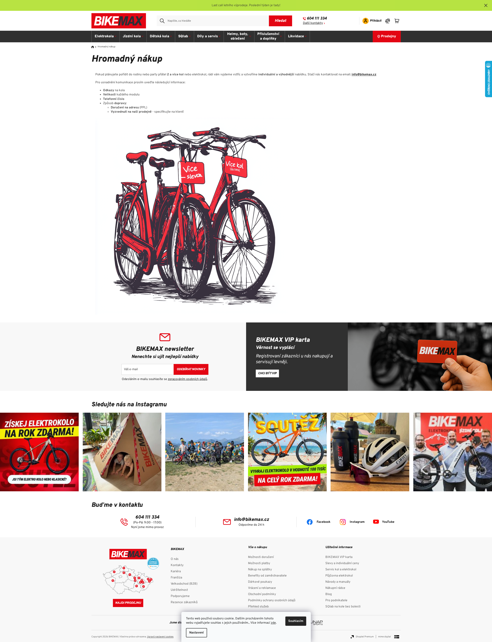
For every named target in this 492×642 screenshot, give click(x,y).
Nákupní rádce (335, 588)
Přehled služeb (258, 607)
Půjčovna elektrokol (339, 576)
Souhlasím (295, 621)
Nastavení (196, 633)
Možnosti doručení (261, 557)
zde (273, 623)
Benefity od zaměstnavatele (267, 576)
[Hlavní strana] (93, 47)
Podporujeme (180, 596)
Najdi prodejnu (128, 603)
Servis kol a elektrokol (340, 569)
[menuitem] (106, 36)
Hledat (280, 20)
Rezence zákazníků (184, 602)
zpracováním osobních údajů (187, 379)
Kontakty (177, 565)
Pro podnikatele (336, 600)
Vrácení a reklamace (262, 588)
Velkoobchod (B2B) (184, 584)
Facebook (323, 522)
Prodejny (388, 36)
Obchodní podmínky (262, 594)
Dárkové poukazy (260, 582)
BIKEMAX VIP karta (338, 557)
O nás (175, 559)
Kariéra (176, 571)
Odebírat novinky (191, 369)
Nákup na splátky (260, 569)
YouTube (388, 522)
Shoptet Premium (365, 636)
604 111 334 (317, 18)
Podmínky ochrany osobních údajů (271, 600)
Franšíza (176, 578)
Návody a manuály (337, 582)
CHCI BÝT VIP (267, 373)
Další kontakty (313, 23)
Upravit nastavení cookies (160, 636)
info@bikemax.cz (364, 75)
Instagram (357, 522)
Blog (328, 594)
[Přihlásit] (370, 21)
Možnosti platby (259, 563)
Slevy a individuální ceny (342, 563)
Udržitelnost (179, 590)
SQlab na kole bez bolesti (343, 607)
